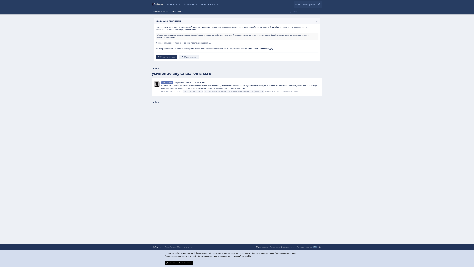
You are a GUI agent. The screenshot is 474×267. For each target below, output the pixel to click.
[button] (179, 4)
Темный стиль (170, 247)
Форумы (190, 4)
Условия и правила (167, 57)
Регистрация (176, 11)
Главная (309, 247)
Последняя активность (160, 11)
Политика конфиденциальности (282, 247)
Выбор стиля (158, 247)
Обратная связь (190, 57)
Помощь (300, 247)
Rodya (164, 91)
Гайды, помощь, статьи (289, 91)
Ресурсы (173, 4)
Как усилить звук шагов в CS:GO (184, 82)
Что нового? (209, 4)
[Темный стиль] (319, 4)
